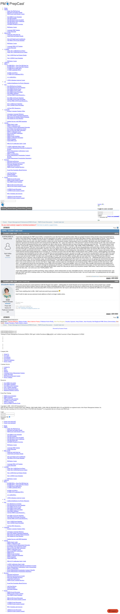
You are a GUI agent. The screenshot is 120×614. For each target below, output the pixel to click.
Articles (6, 123)
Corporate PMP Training (13, 30)
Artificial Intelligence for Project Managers (18, 83)
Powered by (56, 328)
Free (5, 84)
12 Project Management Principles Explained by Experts (21, 565)
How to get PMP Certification (15, 133)
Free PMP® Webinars (13, 93)
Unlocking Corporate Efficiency (15, 114)
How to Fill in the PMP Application (16, 130)
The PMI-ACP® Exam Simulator (15, 40)
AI (5, 81)
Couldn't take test (59, 222)
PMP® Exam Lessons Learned (15, 180)
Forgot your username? (113, 216)
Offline (7, 299)
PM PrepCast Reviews (13, 161)
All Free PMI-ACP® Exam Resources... (17, 101)
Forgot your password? (10, 421)
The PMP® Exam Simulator (14, 17)
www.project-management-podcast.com (30, 308)
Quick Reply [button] (108, 278)
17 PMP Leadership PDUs (14, 70)
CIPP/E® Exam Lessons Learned (15, 198)
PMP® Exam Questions (13, 136)
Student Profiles (11, 174)
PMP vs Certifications (12, 154)
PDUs (6, 64)
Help (5, 368)
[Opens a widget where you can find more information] (112, 611)
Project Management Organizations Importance (19, 158)
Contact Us (7, 367)
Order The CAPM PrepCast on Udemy (17, 52)
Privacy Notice (8, 361)
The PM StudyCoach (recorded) (15, 20)
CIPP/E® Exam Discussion (14, 196)
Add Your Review (12, 173)
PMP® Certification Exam (14, 131)
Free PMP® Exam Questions (14, 181)
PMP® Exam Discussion (13, 179)
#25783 (116, 233)
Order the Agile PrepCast (13, 34)
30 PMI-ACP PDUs (12, 73)
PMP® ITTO (10, 134)
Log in (2, 418)
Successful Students (12, 176)
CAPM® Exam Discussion (14, 189)
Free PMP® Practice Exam (14, 89)
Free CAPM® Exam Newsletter (15, 105)
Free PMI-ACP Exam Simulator (15, 98)
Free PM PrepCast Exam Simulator (16, 87)
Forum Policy (21, 208)
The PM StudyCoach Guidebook (15, 21)
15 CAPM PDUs (11, 77)
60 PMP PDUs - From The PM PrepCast (17, 65)
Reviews (6, 159)
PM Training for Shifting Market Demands (18, 117)
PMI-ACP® (7, 33)
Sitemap (6, 371)
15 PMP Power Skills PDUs (14, 68)
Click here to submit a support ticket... (47, 225)
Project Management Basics (11, 389)
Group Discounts (11, 31)
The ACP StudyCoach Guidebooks (16, 39)
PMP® (6, 9)
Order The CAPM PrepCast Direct (16, 50)
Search (29, 208)
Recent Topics (12, 208)
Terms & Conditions (9, 360)
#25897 (116, 281)
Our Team (6, 355)
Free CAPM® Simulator (10, 387)
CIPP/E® (6, 62)
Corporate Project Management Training (14, 373)
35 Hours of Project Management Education (18, 127)
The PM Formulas (12, 18)
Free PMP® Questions (10, 384)
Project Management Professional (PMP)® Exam (22, 222)
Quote (116, 278)
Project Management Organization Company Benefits (21, 570)
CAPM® (6, 49)
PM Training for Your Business (15, 118)
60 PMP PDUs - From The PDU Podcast (17, 67)
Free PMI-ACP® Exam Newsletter (16, 99)
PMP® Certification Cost (13, 126)
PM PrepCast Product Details (14, 12)
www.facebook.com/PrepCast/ (25, 307)
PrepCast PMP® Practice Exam (12, 403)
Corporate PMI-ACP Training (15, 46)
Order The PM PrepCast (13, 11)
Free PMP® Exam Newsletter (15, 92)
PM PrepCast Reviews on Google (16, 162)
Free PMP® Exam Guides (14, 90)
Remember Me (103, 217)
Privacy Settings (8, 377)
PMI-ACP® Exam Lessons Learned (16, 186)
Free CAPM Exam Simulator (14, 103)
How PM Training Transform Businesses (17, 115)
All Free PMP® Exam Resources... (16, 95)
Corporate (6, 109)
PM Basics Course (12, 27)
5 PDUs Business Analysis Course (16, 80)
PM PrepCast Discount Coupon (12, 376)
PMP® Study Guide (12, 124)
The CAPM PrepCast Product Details (17, 55)
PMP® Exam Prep (9, 401)
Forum (6, 177)
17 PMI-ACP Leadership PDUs (15, 74)
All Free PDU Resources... (14, 108)
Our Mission (7, 357)
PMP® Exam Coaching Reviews (15, 167)
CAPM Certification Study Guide (15, 146)
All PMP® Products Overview (15, 24)
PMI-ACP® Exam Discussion (15, 184)
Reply (112, 278)
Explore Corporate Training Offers (16, 111)
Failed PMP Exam (12, 140)
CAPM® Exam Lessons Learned (15, 190)
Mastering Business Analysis (11, 390)
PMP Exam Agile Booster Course (15, 14)
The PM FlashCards (12, 22)
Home (6, 8)
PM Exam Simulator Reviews (15, 164)
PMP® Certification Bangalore (15, 137)
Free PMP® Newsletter (10, 383)
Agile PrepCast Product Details (15, 36)
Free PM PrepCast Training (14, 86)
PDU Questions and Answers (14, 193)
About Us (6, 354)
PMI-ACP (49, 334)
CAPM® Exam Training (10, 400)
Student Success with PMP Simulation (17, 121)
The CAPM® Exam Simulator (15, 58)
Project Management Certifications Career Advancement (21, 567)
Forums (3, 208)
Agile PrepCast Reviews (13, 165)
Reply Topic (6, 227)
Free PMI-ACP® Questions (11, 386)
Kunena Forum (63, 328)
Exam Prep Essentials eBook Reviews (17, 170)
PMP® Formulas (11, 139)
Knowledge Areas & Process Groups (16, 128)
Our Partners (7, 358)
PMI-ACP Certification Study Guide (16, 143)
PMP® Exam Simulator (10, 396)
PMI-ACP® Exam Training (11, 399)
